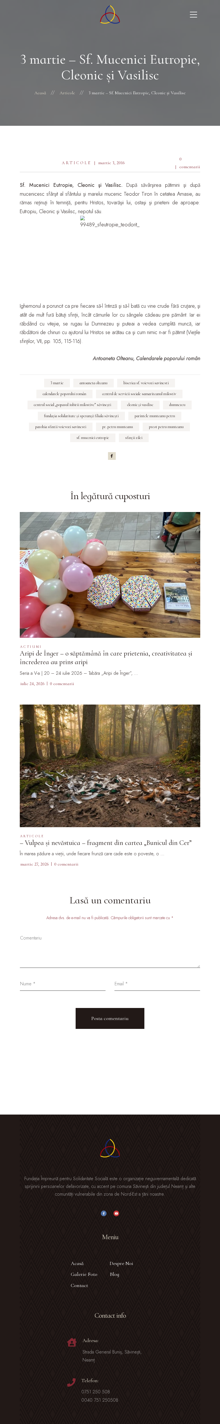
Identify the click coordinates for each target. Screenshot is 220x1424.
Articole (76, 162)
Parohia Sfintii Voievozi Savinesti (60, 426)
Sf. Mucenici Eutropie (92, 437)
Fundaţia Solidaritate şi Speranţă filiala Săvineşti (81, 415)
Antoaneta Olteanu (93, 382)
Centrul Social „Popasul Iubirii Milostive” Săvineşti (72, 404)
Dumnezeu (177, 404)
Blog (114, 1274)
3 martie (57, 382)
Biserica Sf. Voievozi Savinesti (146, 382)
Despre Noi (121, 1263)
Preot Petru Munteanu (166, 426)
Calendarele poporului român (64, 393)
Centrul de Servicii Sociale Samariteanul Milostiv (139, 393)
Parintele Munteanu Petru (155, 415)
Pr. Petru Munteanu (117, 426)
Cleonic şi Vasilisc (140, 404)
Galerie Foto (84, 1274)
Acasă (77, 1263)
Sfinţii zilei (133, 437)
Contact (79, 1285)
